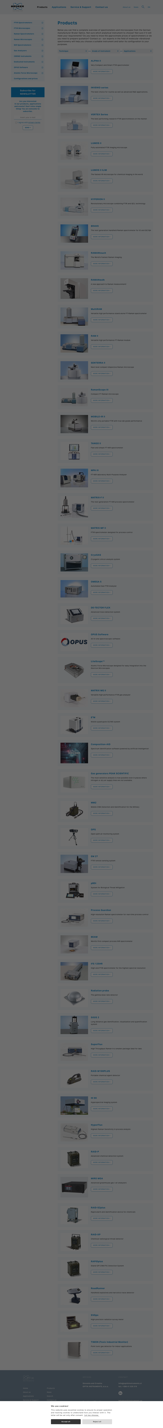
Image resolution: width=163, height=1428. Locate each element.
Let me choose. (91, 1415)
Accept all (65, 1422)
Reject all (97, 1422)
